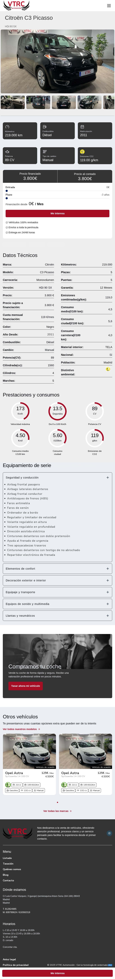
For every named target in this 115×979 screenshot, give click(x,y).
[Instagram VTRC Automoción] (109, 833)
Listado (7, 858)
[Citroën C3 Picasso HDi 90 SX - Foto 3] (38, 102)
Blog (5, 875)
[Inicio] (15, 5)
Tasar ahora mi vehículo (25, 686)
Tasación (8, 863)
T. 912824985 (9, 909)
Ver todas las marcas (55, 811)
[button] (57, 477)
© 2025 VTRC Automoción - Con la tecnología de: (72, 965)
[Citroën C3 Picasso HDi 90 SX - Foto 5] (90, 102)
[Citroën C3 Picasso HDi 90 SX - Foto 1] (57, 61)
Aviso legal (9, 959)
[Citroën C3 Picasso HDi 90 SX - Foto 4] (64, 102)
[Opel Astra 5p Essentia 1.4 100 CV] (29, 751)
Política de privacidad (15, 965)
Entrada (10, 187)
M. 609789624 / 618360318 (16, 912)
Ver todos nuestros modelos (20, 729)
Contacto (8, 880)
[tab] (57, 477)
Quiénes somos (12, 869)
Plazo (9, 194)
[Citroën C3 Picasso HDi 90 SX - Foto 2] (13, 102)
